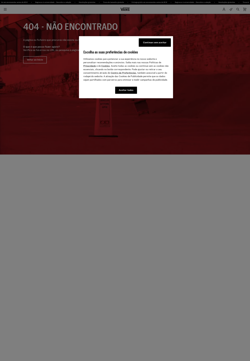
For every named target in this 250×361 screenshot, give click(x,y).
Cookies (105, 65)
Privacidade (89, 65)
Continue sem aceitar (155, 42)
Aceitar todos (126, 90)
